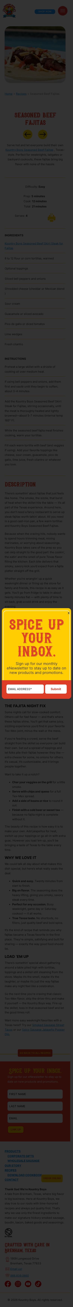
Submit (56, 689)
